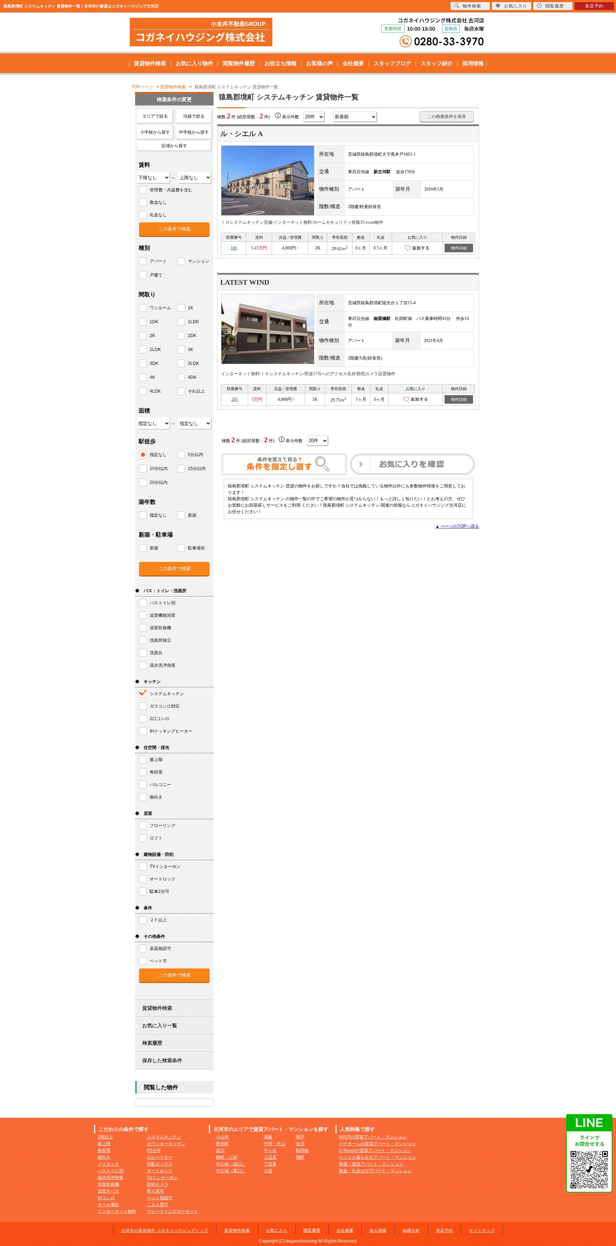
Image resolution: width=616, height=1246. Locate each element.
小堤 (268, 1170)
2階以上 (105, 1136)
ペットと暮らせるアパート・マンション (377, 1157)
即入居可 (155, 1191)
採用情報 (473, 63)
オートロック (160, 1170)
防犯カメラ (157, 1184)
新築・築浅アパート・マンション (371, 1164)
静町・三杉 (226, 1157)
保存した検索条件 (162, 1060)
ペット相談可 (160, 1197)
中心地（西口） (231, 1164)
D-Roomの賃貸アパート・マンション (375, 1150)
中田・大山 (274, 1143)
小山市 (222, 1136)
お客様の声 (319, 63)
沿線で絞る (194, 116)
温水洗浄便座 (110, 1177)
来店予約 (444, 1230)
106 (234, 247)
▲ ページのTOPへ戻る (457, 526)
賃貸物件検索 (150, 63)
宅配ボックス (160, 1164)
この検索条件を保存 (446, 116)
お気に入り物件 (194, 63)
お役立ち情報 (281, 63)
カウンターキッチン (166, 1143)
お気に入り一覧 (159, 1025)
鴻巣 (268, 1136)
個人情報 (378, 1230)
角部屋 (104, 1150)
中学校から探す (194, 132)
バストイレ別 (110, 1170)
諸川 (220, 1150)
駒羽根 (302, 1150)
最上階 (104, 1143)
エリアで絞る (155, 116)
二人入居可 (157, 1204)
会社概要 (353, 63)
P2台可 (154, 1150)
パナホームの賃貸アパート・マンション (377, 1143)
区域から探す (174, 145)
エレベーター (160, 1157)
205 (234, 399)
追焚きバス (108, 1191)
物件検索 (472, 6)
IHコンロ (106, 1197)
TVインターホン (162, 1177)
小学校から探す (155, 132)
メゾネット (108, 1164)
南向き (104, 1157)
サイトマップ (482, 1230)
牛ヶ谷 (270, 1150)
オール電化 (108, 1204)
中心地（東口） (231, 1170)
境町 (300, 1157)
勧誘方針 (411, 1230)
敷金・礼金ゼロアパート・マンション (375, 1170)
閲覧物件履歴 (239, 63)
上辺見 (270, 1157)
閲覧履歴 (311, 1230)
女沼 (300, 1143)
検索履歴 (152, 1043)
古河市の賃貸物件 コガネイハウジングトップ (164, 1230)
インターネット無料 (117, 1211)
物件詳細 (459, 248)
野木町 (222, 1143)
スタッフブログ (392, 63)
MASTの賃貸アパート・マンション (372, 1136)
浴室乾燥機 (108, 1184)
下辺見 (270, 1164)
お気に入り (276, 1230)
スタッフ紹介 (437, 63)
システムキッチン (164, 1136)
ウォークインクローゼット (172, 1211)
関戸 (300, 1136)
